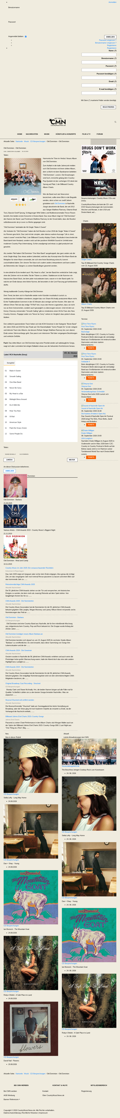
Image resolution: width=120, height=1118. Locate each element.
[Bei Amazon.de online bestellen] (14, 199)
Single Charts (86, 259)
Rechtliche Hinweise (30, 1113)
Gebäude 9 (85, 362)
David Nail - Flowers (11, 1061)
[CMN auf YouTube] (108, 142)
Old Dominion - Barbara (13, 500)
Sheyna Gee (86, 386)
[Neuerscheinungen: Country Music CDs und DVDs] (98, 187)
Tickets (91, 348)
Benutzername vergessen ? (105, 43)
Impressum (43, 1113)
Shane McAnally (10, 454)
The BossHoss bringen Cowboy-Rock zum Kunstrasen (83, 770)
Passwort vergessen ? (107, 40)
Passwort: (110, 66)
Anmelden (9, 471)
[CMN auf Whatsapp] (105, 1074)
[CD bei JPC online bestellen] (33, 199)
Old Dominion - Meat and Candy (16, 561)
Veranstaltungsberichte (70, 766)
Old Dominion (60, 203)
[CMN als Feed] (113, 142)
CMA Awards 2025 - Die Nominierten (20, 601)
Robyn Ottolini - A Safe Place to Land (18, 995)
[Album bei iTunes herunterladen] (23, 199)
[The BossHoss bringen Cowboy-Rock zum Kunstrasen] (89, 752)
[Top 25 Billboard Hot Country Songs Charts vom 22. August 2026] (98, 241)
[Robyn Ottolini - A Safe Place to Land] (31, 963)
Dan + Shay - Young (11, 863)
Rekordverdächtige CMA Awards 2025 (20, 584)
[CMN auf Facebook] (94, 142)
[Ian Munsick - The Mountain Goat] (31, 897)
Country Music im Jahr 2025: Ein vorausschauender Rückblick (29, 568)
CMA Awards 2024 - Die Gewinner (19, 650)
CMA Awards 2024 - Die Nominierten (20, 667)
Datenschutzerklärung (12, 1113)
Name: (111, 51)
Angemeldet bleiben (15, 36)
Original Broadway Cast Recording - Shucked (23, 683)
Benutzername (14, 7)
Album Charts (86, 304)
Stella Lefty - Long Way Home (15, 798)
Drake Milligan (86, 433)
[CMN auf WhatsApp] (103, 142)
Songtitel (10, 363)
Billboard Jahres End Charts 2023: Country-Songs (25, 716)
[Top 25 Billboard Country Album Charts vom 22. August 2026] (98, 285)
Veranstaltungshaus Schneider (93, 392)
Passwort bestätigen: (105, 74)
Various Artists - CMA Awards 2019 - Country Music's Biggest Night (29, 530)
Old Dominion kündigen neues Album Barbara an (24, 634)
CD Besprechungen (11, 794)
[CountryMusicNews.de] (58, 122)
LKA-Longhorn (86, 438)
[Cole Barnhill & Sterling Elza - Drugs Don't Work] (98, 159)
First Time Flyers (87, 326)
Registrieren (111, 45)
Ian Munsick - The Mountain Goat (16, 929)
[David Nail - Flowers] (31, 1029)
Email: (111, 81)
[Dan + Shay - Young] (31, 831)
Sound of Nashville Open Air (92, 408)
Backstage (85, 332)
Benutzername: (107, 58)
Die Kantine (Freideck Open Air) (93, 414)
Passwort (12, 22)
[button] (33, 134)
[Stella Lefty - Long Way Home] (31, 766)
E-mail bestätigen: (106, 89)
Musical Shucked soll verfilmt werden (20, 700)
